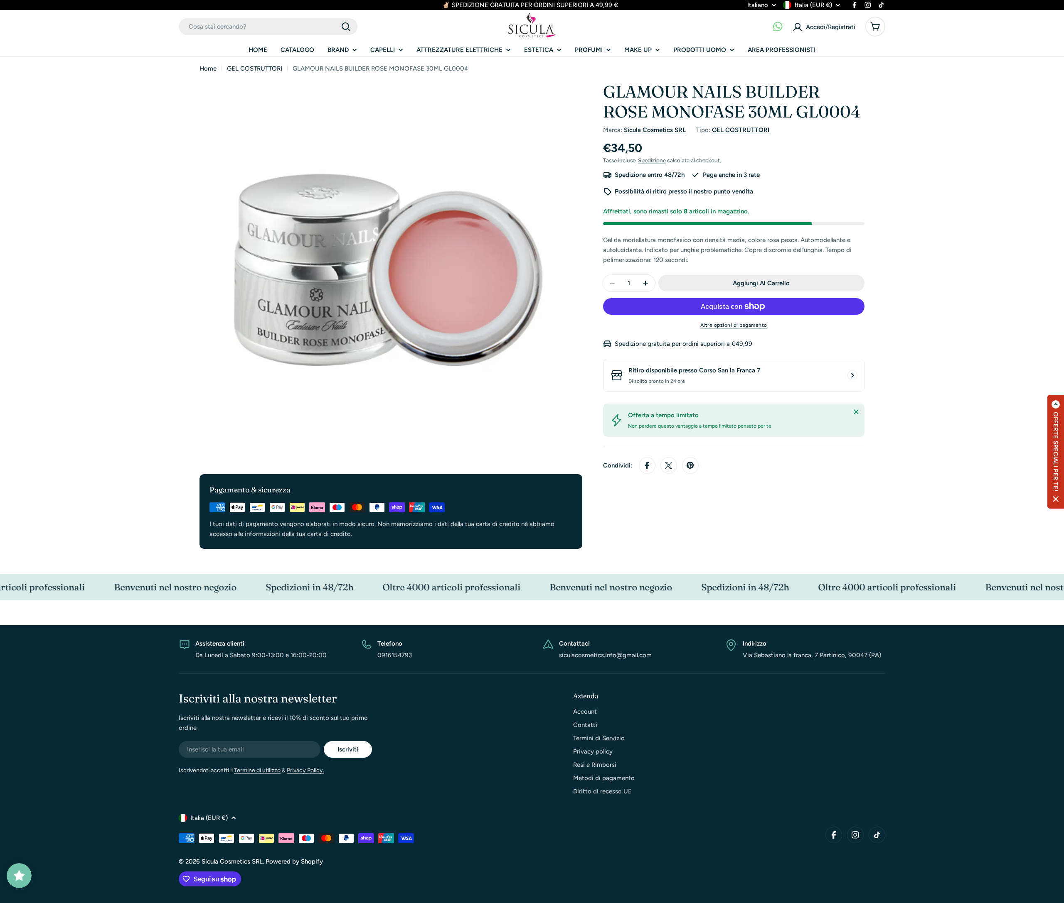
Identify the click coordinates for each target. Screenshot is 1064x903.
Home (208, 68)
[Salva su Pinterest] (690, 465)
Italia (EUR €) (813, 5)
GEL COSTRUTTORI (254, 68)
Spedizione (652, 160)
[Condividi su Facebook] (647, 465)
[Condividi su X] (668, 465)
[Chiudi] (856, 412)
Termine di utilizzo (257, 770)
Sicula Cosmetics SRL (655, 130)
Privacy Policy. (305, 770)
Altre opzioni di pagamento (733, 325)
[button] (1055, 452)
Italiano (757, 5)
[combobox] (268, 26)
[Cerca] (346, 27)
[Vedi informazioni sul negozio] (852, 375)
